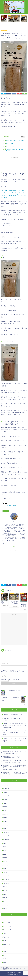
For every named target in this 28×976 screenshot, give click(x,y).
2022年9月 (6, 843)
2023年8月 (6, 803)
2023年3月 (6, 821)
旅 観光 (5, 940)
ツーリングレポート (8, 929)
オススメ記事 (6, 922)
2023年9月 (6, 799)
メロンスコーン (10, 143)
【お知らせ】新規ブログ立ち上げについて (13, 714)
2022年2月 (6, 868)
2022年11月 (6, 836)
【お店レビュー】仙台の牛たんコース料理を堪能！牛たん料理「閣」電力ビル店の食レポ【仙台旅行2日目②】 (14, 725)
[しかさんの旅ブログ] (14, 12)
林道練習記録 (6, 944)
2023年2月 (6, 825)
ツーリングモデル (7, 926)
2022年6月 (6, 854)
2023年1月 (6, 828)
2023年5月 (6, 814)
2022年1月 (6, 872)
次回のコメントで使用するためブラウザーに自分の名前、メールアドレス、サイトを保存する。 (13, 672)
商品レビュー (4, 30)
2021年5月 (6, 901)
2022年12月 (6, 832)
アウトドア (6, 919)
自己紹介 (5, 951)
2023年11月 (6, 792)
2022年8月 (6, 846)
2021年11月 (6, 879)
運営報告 (5, 962)
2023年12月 (6, 788)
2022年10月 (6, 839)
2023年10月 (6, 796)
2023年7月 (6, 806)
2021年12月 (6, 876)
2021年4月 (6, 905)
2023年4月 (6, 817)
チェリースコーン (10, 146)
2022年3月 (6, 865)
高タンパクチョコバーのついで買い (15, 140)
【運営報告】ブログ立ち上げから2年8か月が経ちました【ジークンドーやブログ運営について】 (14, 740)
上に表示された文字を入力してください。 (12, 679)
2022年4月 (6, 861)
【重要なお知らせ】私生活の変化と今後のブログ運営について (14, 719)
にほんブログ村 (11, 505)
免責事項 (19, 972)
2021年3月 (6, 908)
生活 (4, 948)
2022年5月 (6, 857)
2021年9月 (6, 886)
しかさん (15, 757)
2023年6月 (6, 810)
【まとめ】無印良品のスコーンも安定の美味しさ (15, 150)
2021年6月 (6, 897)
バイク (5, 933)
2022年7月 (6, 850)
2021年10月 (6, 883)
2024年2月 (6, 785)
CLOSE (22, 136)
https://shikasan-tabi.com (14, 543)
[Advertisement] (14, 164)
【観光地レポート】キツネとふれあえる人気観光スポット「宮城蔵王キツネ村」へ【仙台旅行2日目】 (14, 732)
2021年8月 (6, 890)
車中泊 (5, 959)
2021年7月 (6, 894)
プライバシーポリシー (11, 972)
